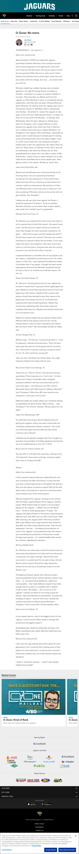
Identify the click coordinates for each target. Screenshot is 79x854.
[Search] (72, 15)
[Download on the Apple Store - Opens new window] (32, 804)
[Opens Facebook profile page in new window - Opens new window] (25, 44)
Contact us (39, 830)
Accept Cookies (51, 850)
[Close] (75, 836)
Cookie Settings (7, 850)
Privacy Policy (39, 823)
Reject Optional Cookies (67, 850)
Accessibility (39, 827)
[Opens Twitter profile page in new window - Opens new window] (28, 44)
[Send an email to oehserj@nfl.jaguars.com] (31, 44)
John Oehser (27, 40)
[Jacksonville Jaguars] (39, 813)
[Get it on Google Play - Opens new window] (46, 805)
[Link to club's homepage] (4, 14)
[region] (39, 843)
